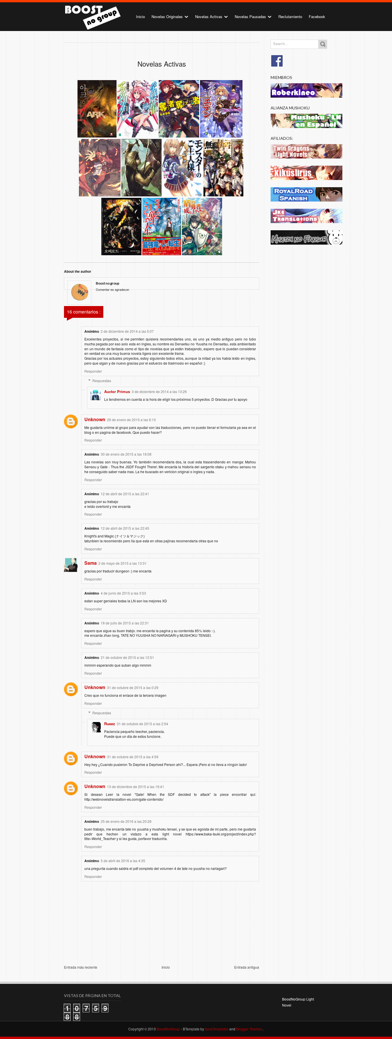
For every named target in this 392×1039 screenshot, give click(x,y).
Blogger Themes (249, 1028)
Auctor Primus (117, 391)
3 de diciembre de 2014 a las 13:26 (159, 391)
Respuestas (101, 380)
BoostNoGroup (169, 1028)
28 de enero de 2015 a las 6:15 (131, 419)
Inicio (140, 16)
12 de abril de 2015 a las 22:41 (125, 493)
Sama (90, 563)
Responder (93, 371)
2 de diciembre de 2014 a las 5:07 (127, 331)
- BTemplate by (204, 1028)
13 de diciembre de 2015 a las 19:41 (135, 786)
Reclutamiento (290, 16)
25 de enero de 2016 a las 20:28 (126, 821)
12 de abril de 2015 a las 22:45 (125, 528)
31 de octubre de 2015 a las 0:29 (132, 687)
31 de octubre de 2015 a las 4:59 (132, 756)
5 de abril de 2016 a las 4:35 (123, 860)
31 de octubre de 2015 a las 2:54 (142, 723)
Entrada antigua (246, 967)
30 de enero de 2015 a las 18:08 (126, 454)
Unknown (94, 419)
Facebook (317, 16)
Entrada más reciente (80, 967)
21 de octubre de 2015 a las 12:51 (127, 657)
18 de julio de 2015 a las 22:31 (125, 622)
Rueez (109, 723)
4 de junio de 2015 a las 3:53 (123, 593)
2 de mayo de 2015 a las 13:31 (122, 563)
